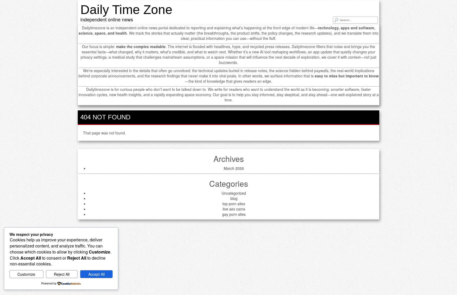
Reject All (62, 274)
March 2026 (234, 168)
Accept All (96, 274)
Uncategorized (234, 193)
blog (233, 198)
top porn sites (233, 203)
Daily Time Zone (126, 10)
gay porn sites (234, 214)
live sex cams (234, 209)
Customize (26, 274)
